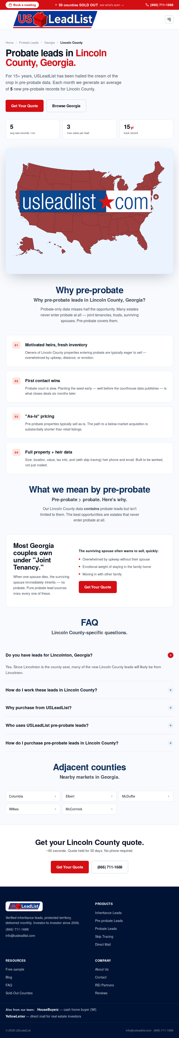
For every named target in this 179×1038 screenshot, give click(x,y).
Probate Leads (29, 42)
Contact (101, 977)
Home (10, 42)
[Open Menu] (169, 19)
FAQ (9, 985)
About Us (102, 969)
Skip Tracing (104, 936)
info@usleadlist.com (20, 935)
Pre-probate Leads (109, 920)
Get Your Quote (24, 105)
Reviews (101, 993)
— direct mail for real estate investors (43, 1016)
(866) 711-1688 (161, 4)
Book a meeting (24, 5)
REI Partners (104, 985)
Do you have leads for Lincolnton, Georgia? (49, 655)
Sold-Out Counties (19, 993)
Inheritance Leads (108, 912)
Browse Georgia (66, 105)
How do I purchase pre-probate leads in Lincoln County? (62, 743)
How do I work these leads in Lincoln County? (51, 690)
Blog (9, 977)
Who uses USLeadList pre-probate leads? (47, 725)
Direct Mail (103, 944)
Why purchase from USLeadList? (39, 707)
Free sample (15, 969)
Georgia (49, 42)
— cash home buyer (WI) (66, 1009)
